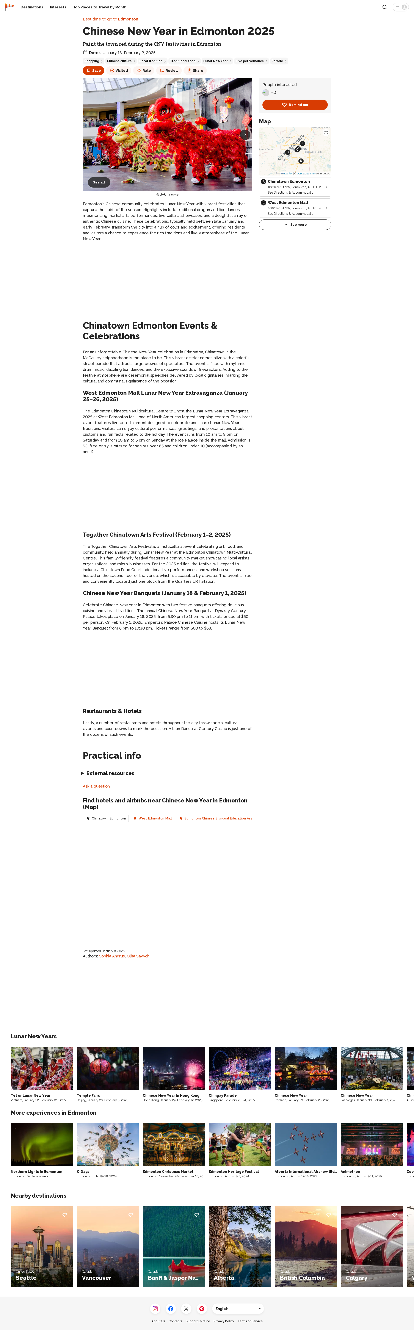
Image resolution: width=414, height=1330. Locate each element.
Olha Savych (138, 956)
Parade (277, 61)
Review (172, 71)
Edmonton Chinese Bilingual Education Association (225, 818)
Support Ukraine (198, 1321)
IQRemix (173, 195)
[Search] (384, 7)
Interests (58, 7)
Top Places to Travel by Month (99, 7)
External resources (110, 773)
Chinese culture (119, 61)
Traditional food (183, 61)
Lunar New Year (215, 61)
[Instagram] (155, 1308)
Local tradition (151, 61)
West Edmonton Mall (155, 818)
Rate (147, 71)
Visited (122, 71)
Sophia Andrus (112, 956)
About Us (158, 1321)
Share (198, 71)
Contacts (175, 1321)
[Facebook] (171, 1308)
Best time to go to (110, 19)
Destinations (32, 7)
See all (99, 182)
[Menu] (401, 7)
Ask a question (96, 786)
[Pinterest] (202, 1308)
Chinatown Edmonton (109, 818)
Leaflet (288, 173)
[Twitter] (186, 1308)
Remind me (298, 105)
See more (298, 224)
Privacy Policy (223, 1321)
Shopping (92, 61)
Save (96, 71)
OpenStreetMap (306, 173)
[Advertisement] (167, 276)
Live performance (250, 61)
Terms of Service (250, 1321)
